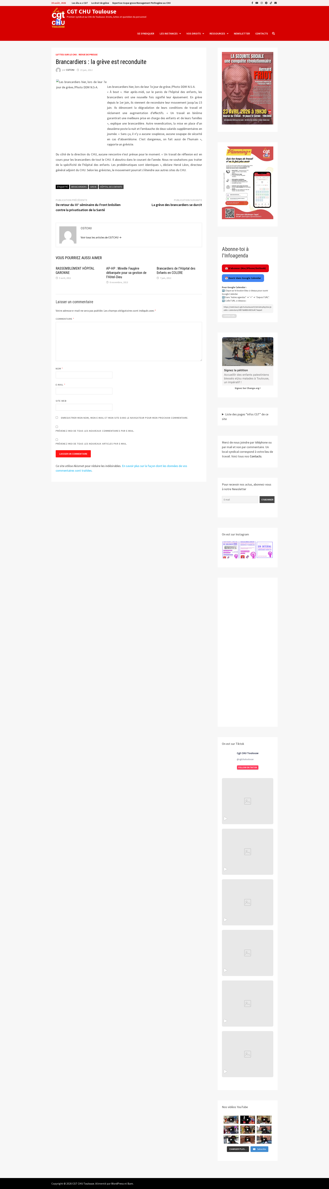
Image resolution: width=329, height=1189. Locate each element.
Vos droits (193, 33)
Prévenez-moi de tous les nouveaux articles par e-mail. (91, 443)
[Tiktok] (271, 3)
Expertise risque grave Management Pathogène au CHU (141, 2)
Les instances (169, 33)
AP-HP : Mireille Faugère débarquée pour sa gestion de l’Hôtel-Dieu (126, 272)
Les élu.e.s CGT (80, 2)
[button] (230, 549)
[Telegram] (266, 3)
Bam (130, 1183)
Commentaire (65, 318)
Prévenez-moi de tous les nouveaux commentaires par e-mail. (95, 430)
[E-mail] (275, 3)
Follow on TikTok (247, 767)
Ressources (217, 33)
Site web (61, 400)
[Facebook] (253, 3)
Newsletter (242, 33)
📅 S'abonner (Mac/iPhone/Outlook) (245, 268)
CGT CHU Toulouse (91, 11)
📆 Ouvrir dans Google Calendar (243, 278)
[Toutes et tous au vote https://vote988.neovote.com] (247, 1054)
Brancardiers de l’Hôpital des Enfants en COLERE (176, 270)
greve (93, 186)
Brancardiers (79, 186)
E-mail (60, 384)
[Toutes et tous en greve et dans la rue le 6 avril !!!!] (247, 852)
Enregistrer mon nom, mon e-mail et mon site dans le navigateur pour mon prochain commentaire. (124, 417)
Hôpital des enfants (111, 186)
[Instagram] (262, 3)
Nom (59, 368)
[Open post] (247, 953)
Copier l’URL (229, 316)
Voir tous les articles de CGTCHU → (101, 237)
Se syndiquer (145, 33)
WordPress (117, 1183)
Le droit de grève (100, 2)
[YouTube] (257, 3)
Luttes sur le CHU (66, 54)
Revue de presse (88, 54)
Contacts (261, 33)
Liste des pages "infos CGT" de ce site (245, 416)
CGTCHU (70, 70)
